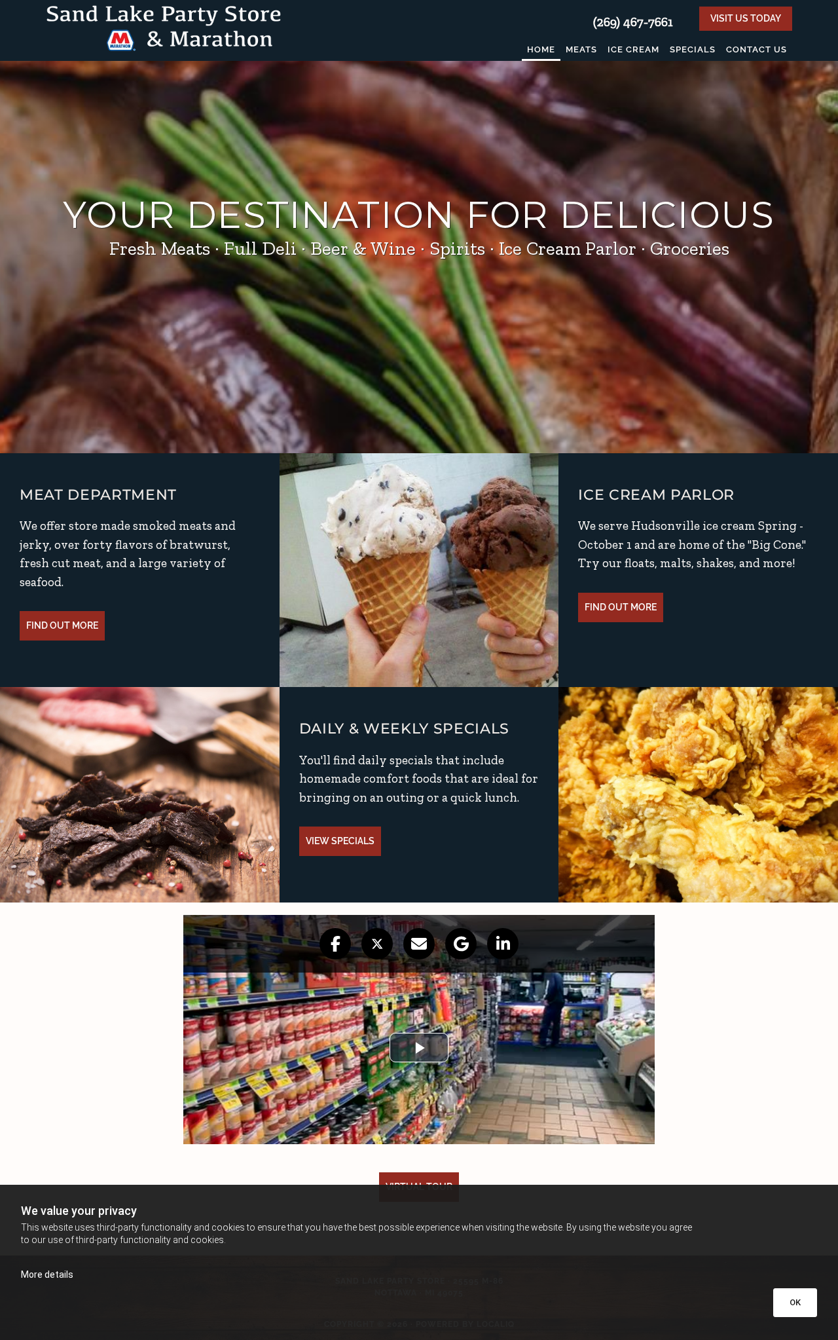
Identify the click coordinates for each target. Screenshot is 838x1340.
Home (541, 49)
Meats (581, 49)
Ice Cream (633, 49)
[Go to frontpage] (164, 27)
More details (47, 1274)
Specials (693, 49)
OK (795, 1302)
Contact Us (756, 49)
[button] (745, 19)
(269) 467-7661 (633, 21)
